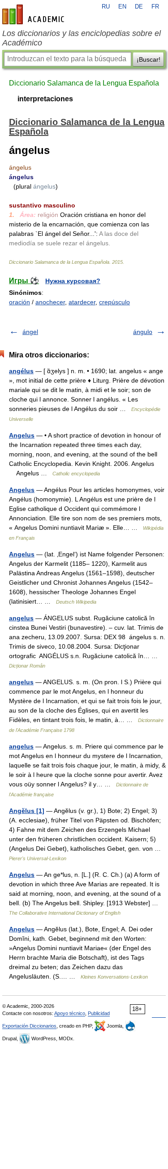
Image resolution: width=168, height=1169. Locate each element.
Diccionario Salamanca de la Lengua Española (84, 83)
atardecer (82, 302)
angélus (21, 371)
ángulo (142, 331)
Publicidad (99, 1013)
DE (139, 7)
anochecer (50, 302)
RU (106, 7)
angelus (21, 618)
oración (19, 302)
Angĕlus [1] (26, 810)
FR (155, 7)
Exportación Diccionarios (29, 1026)
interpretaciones (45, 99)
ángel (30, 331)
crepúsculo (114, 302)
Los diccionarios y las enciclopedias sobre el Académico (81, 38)
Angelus (21, 435)
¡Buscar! (148, 59)
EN (122, 7)
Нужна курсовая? (72, 280)
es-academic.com (34, 14)
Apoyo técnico (69, 1013)
